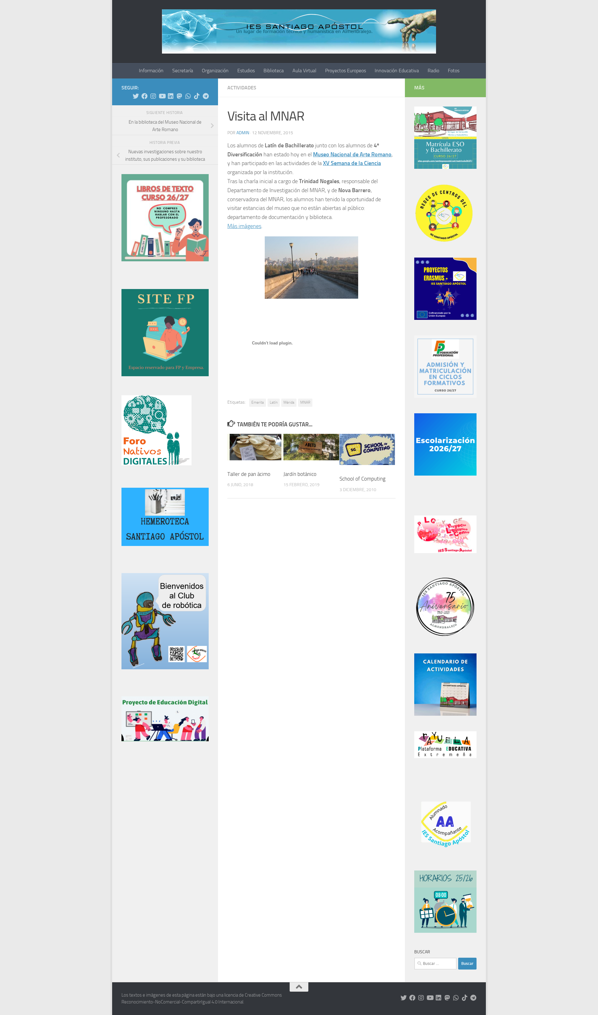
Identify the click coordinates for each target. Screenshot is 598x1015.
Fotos (453, 71)
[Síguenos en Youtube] (162, 96)
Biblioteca (273, 71)
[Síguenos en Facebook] (144, 96)
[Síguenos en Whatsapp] (188, 96)
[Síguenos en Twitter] (136, 96)
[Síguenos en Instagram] (153, 96)
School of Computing (362, 479)
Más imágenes (244, 226)
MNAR (305, 402)
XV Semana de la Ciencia (352, 163)
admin (242, 132)
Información (151, 71)
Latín (274, 402)
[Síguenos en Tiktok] (197, 96)
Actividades (241, 88)
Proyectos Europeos (345, 71)
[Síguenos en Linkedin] (171, 96)
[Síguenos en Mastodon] (179, 96)
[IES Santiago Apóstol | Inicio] (299, 31)
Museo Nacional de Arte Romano (352, 154)
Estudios (246, 71)
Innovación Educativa (397, 71)
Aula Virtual (304, 71)
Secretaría (182, 71)
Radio (433, 71)
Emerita (257, 402)
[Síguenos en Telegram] (205, 96)
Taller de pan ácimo (248, 474)
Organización (215, 71)
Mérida (288, 402)
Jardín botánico (299, 474)
